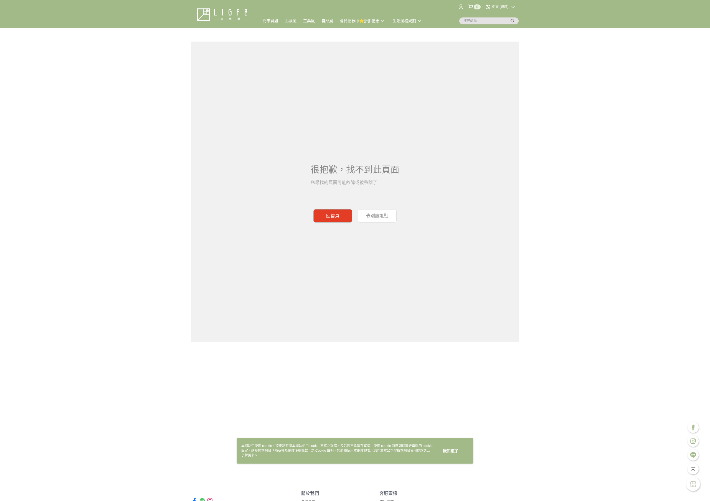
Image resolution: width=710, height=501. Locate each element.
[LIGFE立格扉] (222, 15)
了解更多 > (249, 455)
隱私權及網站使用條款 (291, 451)
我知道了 (450, 451)
